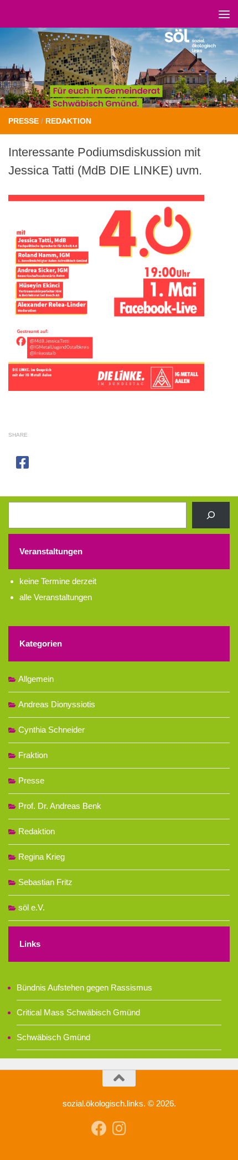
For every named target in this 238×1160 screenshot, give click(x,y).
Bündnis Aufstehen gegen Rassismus (84, 987)
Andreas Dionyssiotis (56, 704)
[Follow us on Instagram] (119, 1128)
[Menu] (224, 14)
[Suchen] (211, 515)
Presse (23, 120)
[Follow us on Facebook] (99, 1128)
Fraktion (33, 755)
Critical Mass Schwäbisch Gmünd (78, 1012)
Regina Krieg (41, 856)
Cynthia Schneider (51, 729)
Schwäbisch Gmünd (53, 1037)
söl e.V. (31, 907)
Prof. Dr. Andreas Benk (59, 806)
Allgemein (36, 679)
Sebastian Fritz (45, 882)
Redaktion (68, 120)
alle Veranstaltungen (55, 597)
